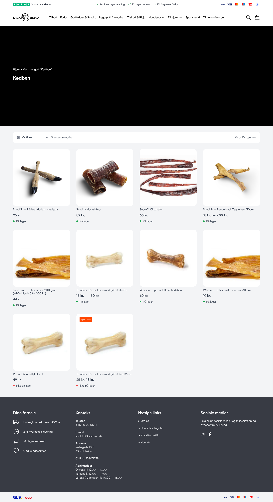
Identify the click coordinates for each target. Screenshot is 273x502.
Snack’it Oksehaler (151, 209)
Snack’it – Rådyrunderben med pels (35, 209)
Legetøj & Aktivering (111, 17)
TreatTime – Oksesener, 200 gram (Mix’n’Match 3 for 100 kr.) (35, 291)
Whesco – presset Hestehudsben (161, 290)
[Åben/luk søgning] (248, 17)
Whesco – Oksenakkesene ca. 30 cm (227, 290)
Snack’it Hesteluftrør (89, 209)
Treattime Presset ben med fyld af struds (101, 290)
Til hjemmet (175, 17)
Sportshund (193, 17)
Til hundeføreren (213, 17)
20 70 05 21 (89, 424)
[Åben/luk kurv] (257, 17)
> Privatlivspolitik (148, 435)
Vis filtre (27, 137)
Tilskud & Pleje (136, 17)
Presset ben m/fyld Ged (28, 374)
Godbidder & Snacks (83, 17)
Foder (63, 17)
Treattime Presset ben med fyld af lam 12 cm (103, 374)
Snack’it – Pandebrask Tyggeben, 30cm (228, 209)
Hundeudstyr (157, 17)
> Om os (143, 420)
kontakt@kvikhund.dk (89, 436)
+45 (79, 424)
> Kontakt (144, 442)
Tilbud (53, 17)
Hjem (16, 69)
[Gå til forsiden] (26, 17)
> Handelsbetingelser (151, 428)
